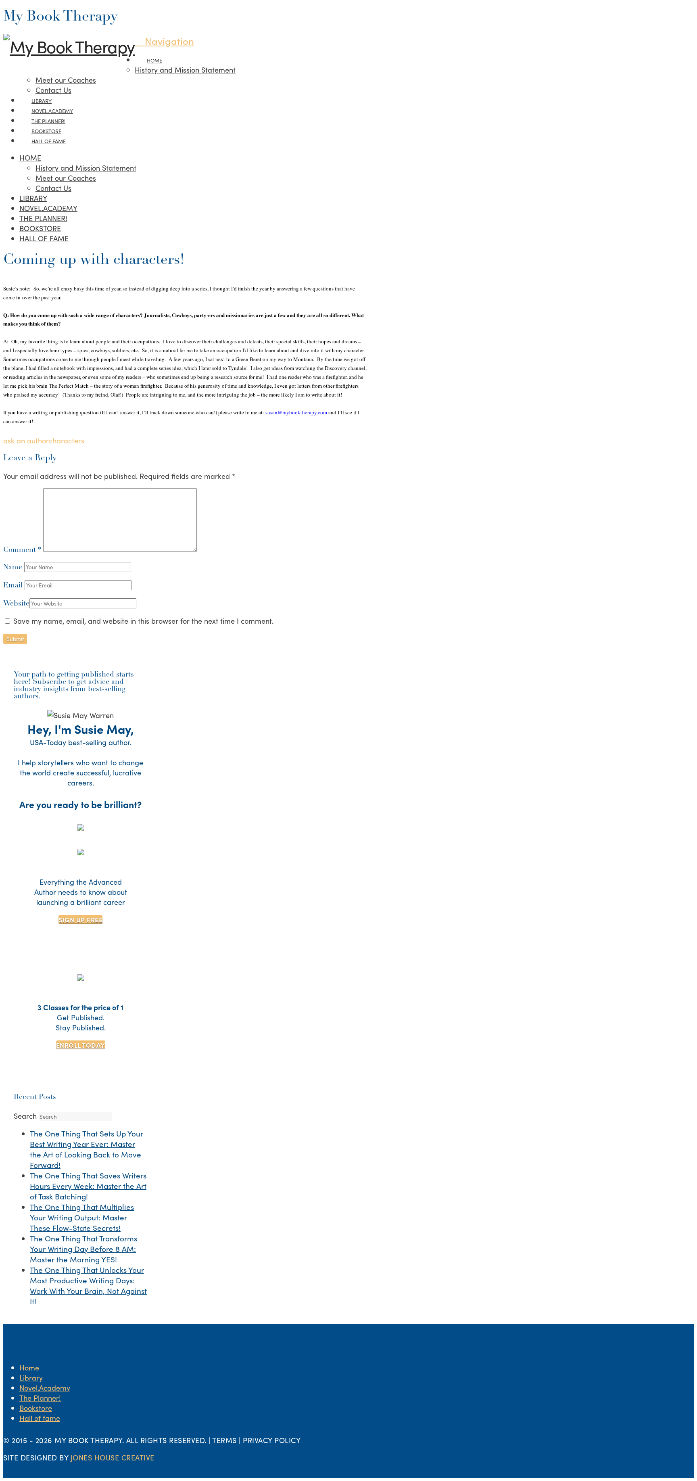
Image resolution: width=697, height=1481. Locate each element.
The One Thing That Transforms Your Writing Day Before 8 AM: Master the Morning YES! (83, 1248)
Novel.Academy (44, 1388)
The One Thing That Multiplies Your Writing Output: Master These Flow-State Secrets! (82, 1217)
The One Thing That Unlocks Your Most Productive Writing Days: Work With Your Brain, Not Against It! (88, 1285)
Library (31, 1377)
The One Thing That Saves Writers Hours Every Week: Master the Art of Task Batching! (88, 1185)
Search (25, 1116)
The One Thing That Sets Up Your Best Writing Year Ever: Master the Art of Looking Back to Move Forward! (86, 1149)
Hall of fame (39, 1418)
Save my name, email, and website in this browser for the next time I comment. (143, 621)
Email (14, 585)
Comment (22, 550)
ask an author (26, 440)
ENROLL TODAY (80, 1044)
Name (13, 567)
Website (16, 604)
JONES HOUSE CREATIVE (112, 1457)
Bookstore (35, 1408)
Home (29, 1367)
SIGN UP (80, 919)
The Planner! (40, 1398)
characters (66, 440)
